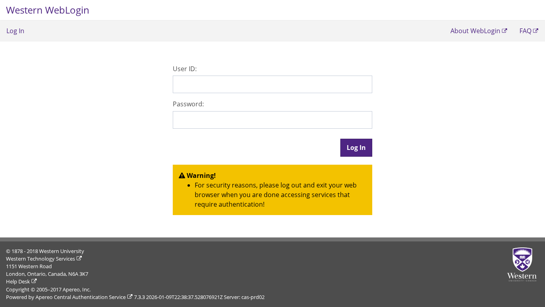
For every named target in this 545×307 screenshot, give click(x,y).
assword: (188, 104)
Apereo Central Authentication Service (81, 297)
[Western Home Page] (523, 264)
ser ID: (185, 68)
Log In (15, 30)
